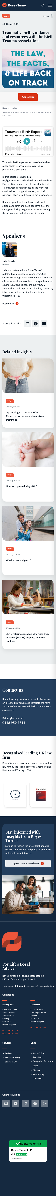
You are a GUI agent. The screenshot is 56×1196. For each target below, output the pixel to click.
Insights (14, 108)
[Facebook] (35, 1103)
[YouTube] (15, 1103)
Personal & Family (12, 1058)
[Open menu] (50, 5)
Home (4, 108)
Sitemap (36, 1070)
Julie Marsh (8, 261)
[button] (27, 323)
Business (9, 1053)
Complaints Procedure (43, 1061)
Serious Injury (11, 1062)
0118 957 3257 (11, 1034)
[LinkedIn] (25, 1103)
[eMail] (6, 1103)
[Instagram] (44, 1103)
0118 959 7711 (13, 723)
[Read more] (28, 393)
